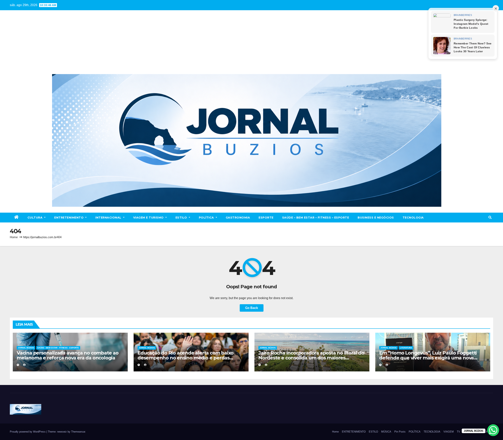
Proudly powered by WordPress (28, 431)
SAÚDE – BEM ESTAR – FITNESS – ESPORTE (315, 217)
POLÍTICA (207, 217)
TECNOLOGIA (413, 217)
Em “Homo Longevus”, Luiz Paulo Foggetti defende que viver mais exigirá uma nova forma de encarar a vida (428, 358)
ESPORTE (266, 217)
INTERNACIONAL (108, 217)
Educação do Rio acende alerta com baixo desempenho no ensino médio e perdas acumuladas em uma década (185, 358)
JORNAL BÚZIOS (26, 348)
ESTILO (181, 217)
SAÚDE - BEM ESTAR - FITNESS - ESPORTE (58, 348)
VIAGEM (448, 431)
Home (14, 237)
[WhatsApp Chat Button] (493, 430)
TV (458, 431)
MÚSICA (386, 431)
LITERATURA (406, 348)
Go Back (251, 308)
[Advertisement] (251, 44)
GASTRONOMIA (238, 217)
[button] (490, 217)
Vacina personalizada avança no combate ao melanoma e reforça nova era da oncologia (67, 355)
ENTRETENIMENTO (69, 217)
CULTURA (35, 217)
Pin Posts (400, 431)
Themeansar (78, 431)
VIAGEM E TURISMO (149, 217)
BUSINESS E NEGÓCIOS (376, 217)
